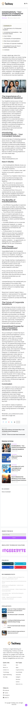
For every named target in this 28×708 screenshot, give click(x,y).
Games (17, 681)
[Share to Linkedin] (11, 422)
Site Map (5, 677)
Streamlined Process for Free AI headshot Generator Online (11, 46)
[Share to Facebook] (3, 422)
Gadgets (18, 677)
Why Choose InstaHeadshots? (12, 41)
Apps (17, 667)
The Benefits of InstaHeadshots (12, 38)
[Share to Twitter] (6, 422)
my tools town (15, 656)
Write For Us (19, 684)
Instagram (7, 695)
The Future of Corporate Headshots (13, 43)
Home (4, 665)
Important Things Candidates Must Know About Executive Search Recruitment (16, 610)
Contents (7, 26)
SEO (17, 665)
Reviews (18, 679)
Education (18, 674)
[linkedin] (3, 563)
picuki (9, 656)
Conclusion (6, 50)
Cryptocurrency (20, 670)
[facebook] (2, 567)
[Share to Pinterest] (9, 422)
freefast (5, 656)
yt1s (20, 656)
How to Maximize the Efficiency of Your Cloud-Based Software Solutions (18, 478)
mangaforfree (11, 658)
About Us (5, 667)
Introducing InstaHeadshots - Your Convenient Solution (12, 32)
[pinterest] (15, 567)
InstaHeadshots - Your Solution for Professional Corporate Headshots (18, 447)
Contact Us (6, 670)
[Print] (14, 422)
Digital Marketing (7, 674)
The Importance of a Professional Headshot (12, 29)
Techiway (13, 703)
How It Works (7, 36)
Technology (6, 672)
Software (5, 18)
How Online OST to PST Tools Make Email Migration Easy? (17, 468)
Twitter (6, 692)
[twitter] (15, 563)
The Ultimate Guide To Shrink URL (15, 614)
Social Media (19, 672)
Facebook (6, 690)
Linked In (6, 697)
